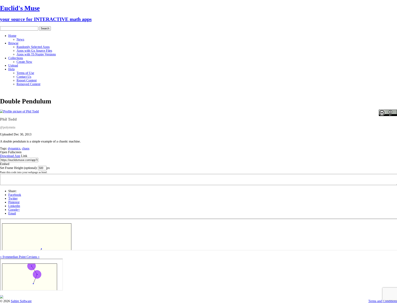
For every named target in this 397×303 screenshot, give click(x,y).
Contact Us (24, 76)
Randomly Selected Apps (33, 47)
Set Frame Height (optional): (19, 168)
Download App (10, 156)
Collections (15, 58)
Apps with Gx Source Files (34, 50)
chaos (25, 148)
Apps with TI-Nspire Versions (36, 54)
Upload (13, 65)
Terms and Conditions (382, 301)
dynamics (14, 148)
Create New (24, 61)
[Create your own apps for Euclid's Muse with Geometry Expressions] (1, 297)
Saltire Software (21, 301)
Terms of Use (25, 73)
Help (11, 69)
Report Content (27, 80)
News (20, 39)
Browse (13, 43)
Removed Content (28, 84)
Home (12, 35)
